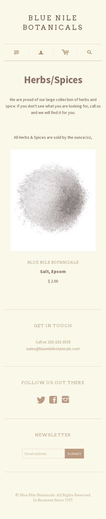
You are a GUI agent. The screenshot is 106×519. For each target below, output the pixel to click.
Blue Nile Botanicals (53, 262)
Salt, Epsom (53, 271)
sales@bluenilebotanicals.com (53, 348)
